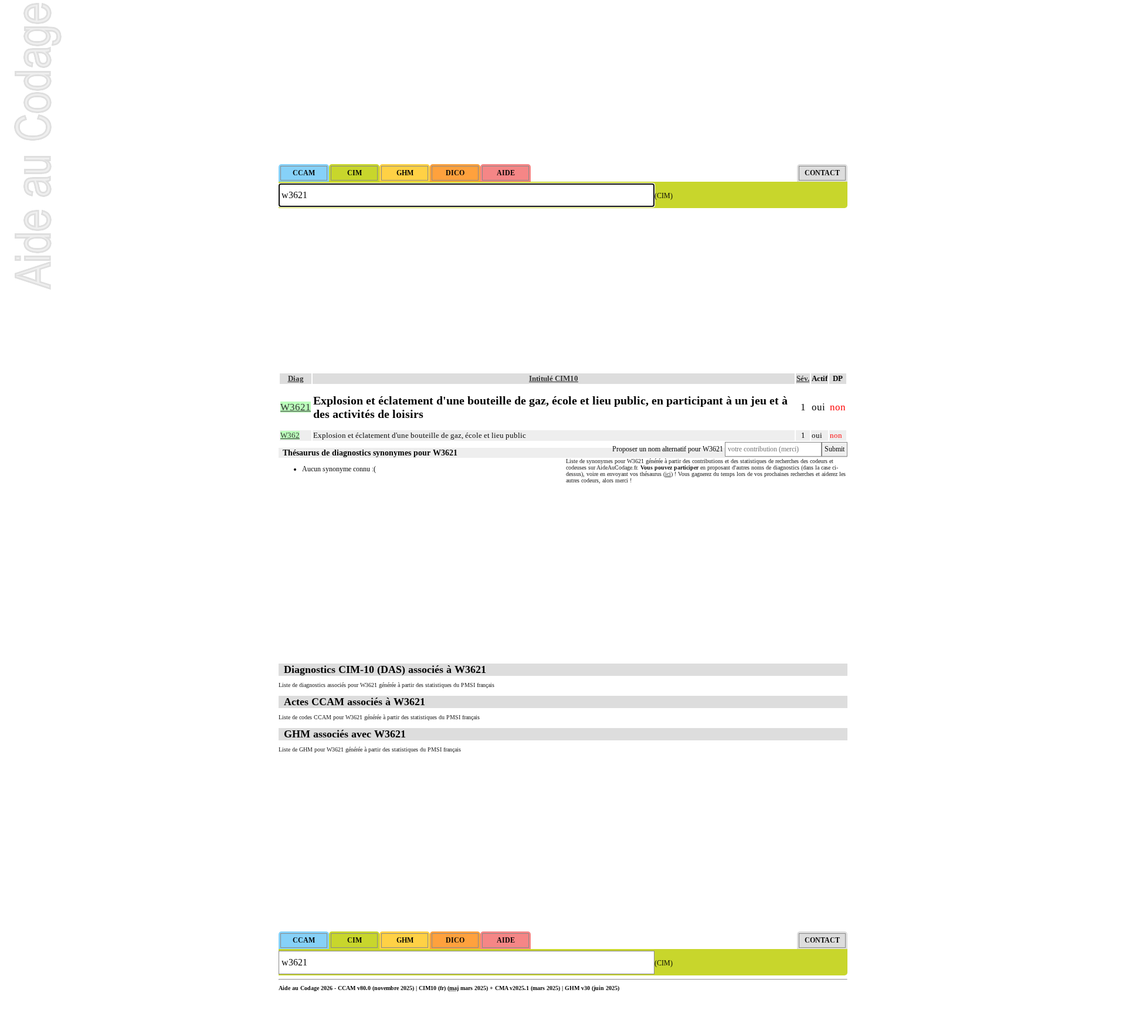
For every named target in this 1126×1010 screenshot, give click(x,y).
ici (668, 474)
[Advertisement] (563, 82)
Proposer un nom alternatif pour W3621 (667, 449)
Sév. (802, 378)
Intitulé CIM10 (553, 378)
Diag (296, 378)
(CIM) (663, 196)
